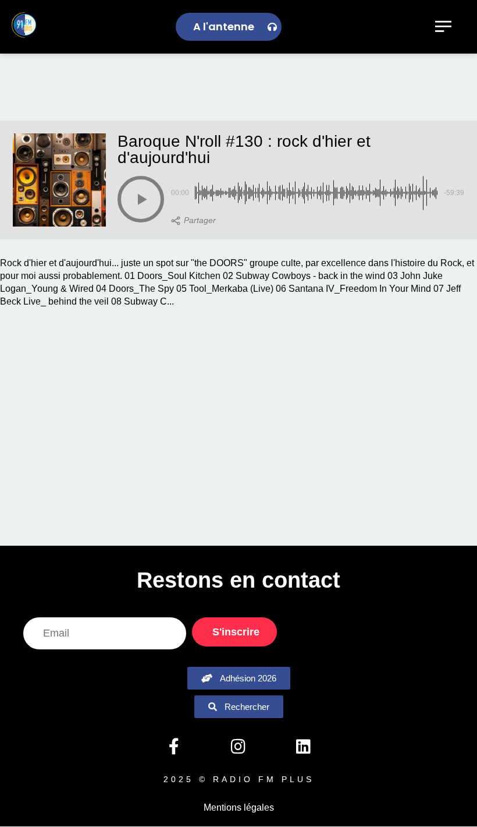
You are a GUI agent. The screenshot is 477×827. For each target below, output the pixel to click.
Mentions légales (239, 807)
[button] (141, 199)
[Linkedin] (303, 746)
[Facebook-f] (173, 746)
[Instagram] (238, 746)
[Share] (193, 220)
